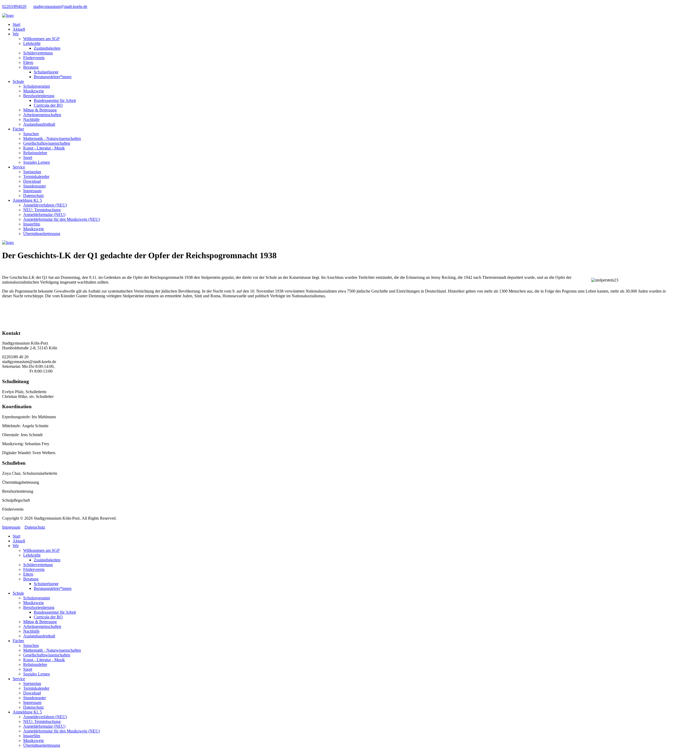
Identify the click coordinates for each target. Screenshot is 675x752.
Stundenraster (34, 186)
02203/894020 (14, 6)
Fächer (18, 129)
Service (19, 167)
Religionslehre (35, 153)
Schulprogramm (36, 86)
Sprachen (31, 133)
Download (32, 181)
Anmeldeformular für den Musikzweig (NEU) (61, 219)
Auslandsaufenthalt (39, 124)
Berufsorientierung (38, 95)
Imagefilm (31, 224)
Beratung (30, 67)
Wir (16, 34)
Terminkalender (36, 176)
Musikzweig (33, 91)
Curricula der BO (48, 105)
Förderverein (34, 57)
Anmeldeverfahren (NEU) (45, 205)
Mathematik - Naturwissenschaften (52, 138)
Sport (27, 157)
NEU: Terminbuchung (42, 210)
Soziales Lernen (36, 162)
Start (16, 24)
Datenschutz (33, 195)
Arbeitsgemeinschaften (42, 114)
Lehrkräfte (32, 43)
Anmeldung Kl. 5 (27, 200)
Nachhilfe (31, 119)
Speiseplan (32, 172)
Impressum (32, 191)
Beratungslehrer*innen (52, 76)
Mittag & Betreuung (40, 110)
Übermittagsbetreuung (41, 233)
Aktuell (19, 29)
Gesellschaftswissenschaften (46, 143)
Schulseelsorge (46, 72)
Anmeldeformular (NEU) (44, 214)
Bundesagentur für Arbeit (55, 100)
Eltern (28, 62)
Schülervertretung (38, 53)
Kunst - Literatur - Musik (44, 148)
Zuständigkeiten (47, 48)
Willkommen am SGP (41, 38)
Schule (18, 81)
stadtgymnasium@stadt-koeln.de (60, 6)
